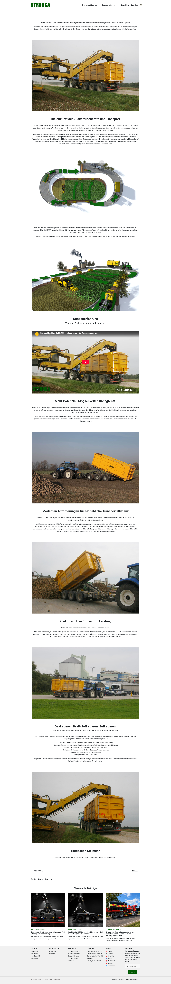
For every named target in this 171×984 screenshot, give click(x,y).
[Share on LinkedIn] (139, 880)
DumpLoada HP (35, 956)
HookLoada (34, 951)
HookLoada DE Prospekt (94, 951)
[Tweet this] (132, 880)
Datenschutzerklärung (118, 979)
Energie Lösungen (109, 5)
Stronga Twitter (73, 958)
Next (135, 870)
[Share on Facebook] (135, 880)
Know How (125, 5)
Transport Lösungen (90, 5)
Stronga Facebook (74, 951)
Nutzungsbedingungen (132, 979)
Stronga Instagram (74, 953)
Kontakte (134, 5)
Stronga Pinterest (73, 956)
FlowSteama (34, 958)
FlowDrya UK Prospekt (94, 961)
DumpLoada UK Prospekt (95, 953)
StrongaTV (71, 961)
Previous (38, 870)
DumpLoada (34, 953)
